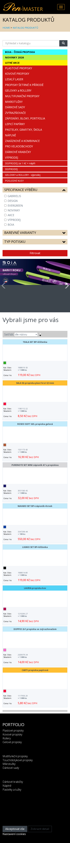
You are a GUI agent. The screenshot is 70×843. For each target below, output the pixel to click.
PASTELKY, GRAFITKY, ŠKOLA (23, 130)
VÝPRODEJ (11, 157)
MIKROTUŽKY (14, 102)
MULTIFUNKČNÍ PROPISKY (22, 96)
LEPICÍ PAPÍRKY (15, 124)
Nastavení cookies (14, 834)
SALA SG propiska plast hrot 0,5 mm (35, 383)
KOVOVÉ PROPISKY (17, 74)
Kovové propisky (12, 734)
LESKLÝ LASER (14, 79)
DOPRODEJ (11, 169)
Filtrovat (35, 253)
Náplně (7, 786)
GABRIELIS (14, 196)
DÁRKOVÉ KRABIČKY (18, 152)
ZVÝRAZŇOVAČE (15, 113)
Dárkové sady (11, 768)
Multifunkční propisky (15, 756)
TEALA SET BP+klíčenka (35, 342)
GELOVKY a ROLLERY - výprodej (22, 174)
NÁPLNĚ (10, 135)
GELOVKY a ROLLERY (18, 90)
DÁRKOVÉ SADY (15, 107)
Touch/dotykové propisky (18, 760)
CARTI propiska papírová (35, 670)
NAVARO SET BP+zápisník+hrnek (35, 506)
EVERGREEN (15, 205)
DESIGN (13, 201)
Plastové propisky (13, 730)
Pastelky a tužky (12, 789)
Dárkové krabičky (13, 782)
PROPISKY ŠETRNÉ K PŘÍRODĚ (24, 85)
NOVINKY (14, 210)
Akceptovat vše (14, 829)
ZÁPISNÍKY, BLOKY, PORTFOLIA (25, 118)
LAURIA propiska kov (35, 588)
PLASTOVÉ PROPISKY (18, 68)
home (6, 27)
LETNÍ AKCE (12, 62)
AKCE (11, 215)
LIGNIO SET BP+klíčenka (35, 547)
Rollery (7, 738)
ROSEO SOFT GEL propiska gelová (35, 424)
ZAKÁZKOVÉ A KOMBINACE (22, 141)
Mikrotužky (9, 764)
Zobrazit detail (40, 829)
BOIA (11, 225)
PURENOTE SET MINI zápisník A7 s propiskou (35, 465)
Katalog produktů (25, 27)
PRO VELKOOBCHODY (19, 146)
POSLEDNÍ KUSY (14, 180)
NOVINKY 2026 (14, 57)
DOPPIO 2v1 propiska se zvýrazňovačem (35, 629)
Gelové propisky (12, 742)
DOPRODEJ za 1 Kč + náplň (20, 163)
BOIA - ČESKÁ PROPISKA (20, 52)
